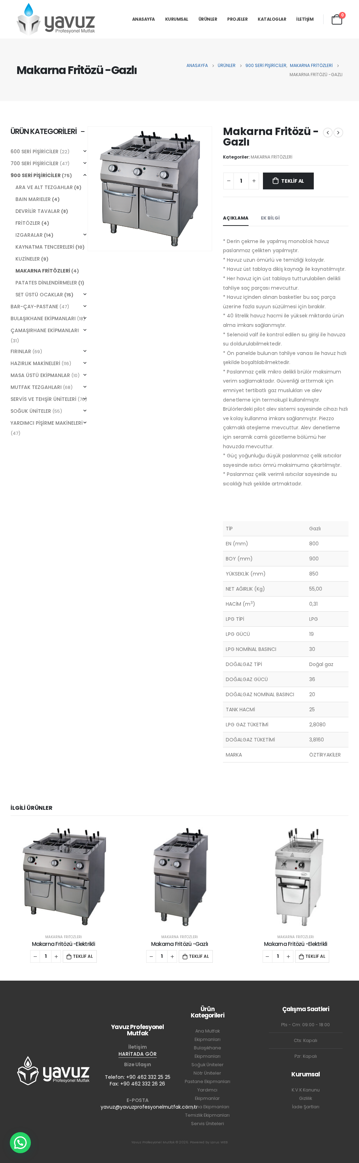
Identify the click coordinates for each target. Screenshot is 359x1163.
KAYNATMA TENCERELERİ (44, 246)
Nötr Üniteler (207, 1073)
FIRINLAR (21, 351)
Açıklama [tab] (236, 218)
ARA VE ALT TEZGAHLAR (44, 187)
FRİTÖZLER (27, 223)
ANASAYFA (143, 19)
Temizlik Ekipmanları (207, 1115)
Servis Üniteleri (207, 1124)
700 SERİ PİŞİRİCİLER (35, 163)
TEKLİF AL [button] (83, 956)
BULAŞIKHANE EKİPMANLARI (43, 318)
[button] (20, 1142)
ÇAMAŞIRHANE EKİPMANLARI (45, 330)
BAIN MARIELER (33, 199)
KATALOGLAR (272, 19)
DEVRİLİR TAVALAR (37, 211)
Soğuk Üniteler (207, 1065)
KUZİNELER (27, 258)
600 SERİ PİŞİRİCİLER (35, 151)
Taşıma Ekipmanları (207, 1107)
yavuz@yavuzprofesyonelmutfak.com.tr (149, 1106)
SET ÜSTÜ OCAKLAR (39, 294)
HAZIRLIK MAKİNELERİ (35, 363)
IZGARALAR (29, 234)
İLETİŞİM (304, 19)
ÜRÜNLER (207, 19)
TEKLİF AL (292, 180)
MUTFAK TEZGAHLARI (36, 387)
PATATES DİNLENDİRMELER (46, 282)
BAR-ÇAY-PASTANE (34, 306)
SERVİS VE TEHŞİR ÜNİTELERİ (43, 399)
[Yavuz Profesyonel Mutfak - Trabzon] (55, 19)
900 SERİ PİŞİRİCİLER (36, 175)
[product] (63, 877)
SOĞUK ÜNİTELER (31, 411)
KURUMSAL (176, 19)
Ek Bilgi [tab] (270, 218)
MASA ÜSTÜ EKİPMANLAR (40, 375)
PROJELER (237, 19)
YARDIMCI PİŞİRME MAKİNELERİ (47, 422)
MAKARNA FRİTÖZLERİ (271, 157)
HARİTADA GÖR (137, 1053)
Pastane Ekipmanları (207, 1081)
